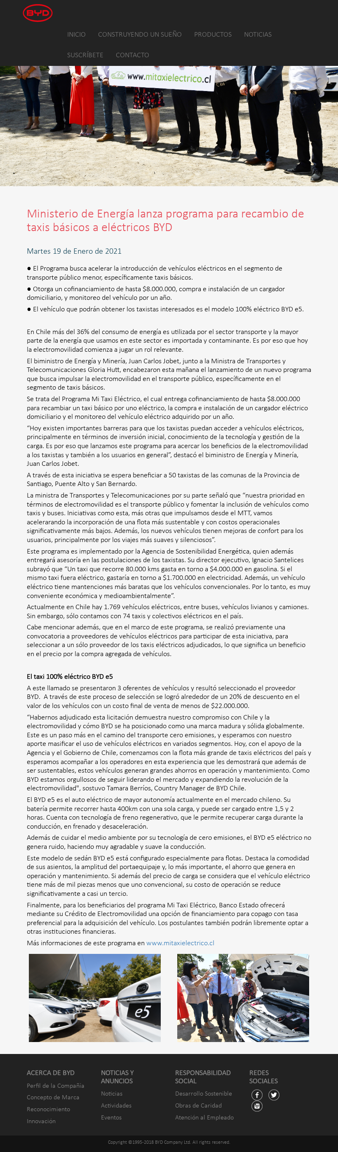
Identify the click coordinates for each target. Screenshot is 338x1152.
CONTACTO (132, 55)
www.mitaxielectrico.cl (180, 943)
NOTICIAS (258, 35)
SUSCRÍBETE (85, 55)
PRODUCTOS (213, 35)
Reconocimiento (48, 1109)
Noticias (111, 1094)
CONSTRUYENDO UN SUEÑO (140, 35)
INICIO (76, 35)
